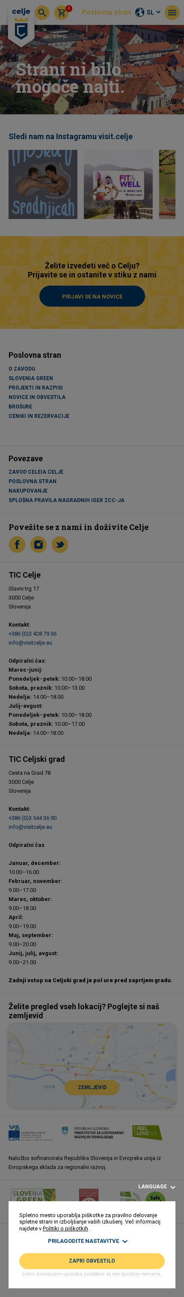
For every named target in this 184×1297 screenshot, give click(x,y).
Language (153, 1187)
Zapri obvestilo (92, 1261)
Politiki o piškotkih (65, 1228)
